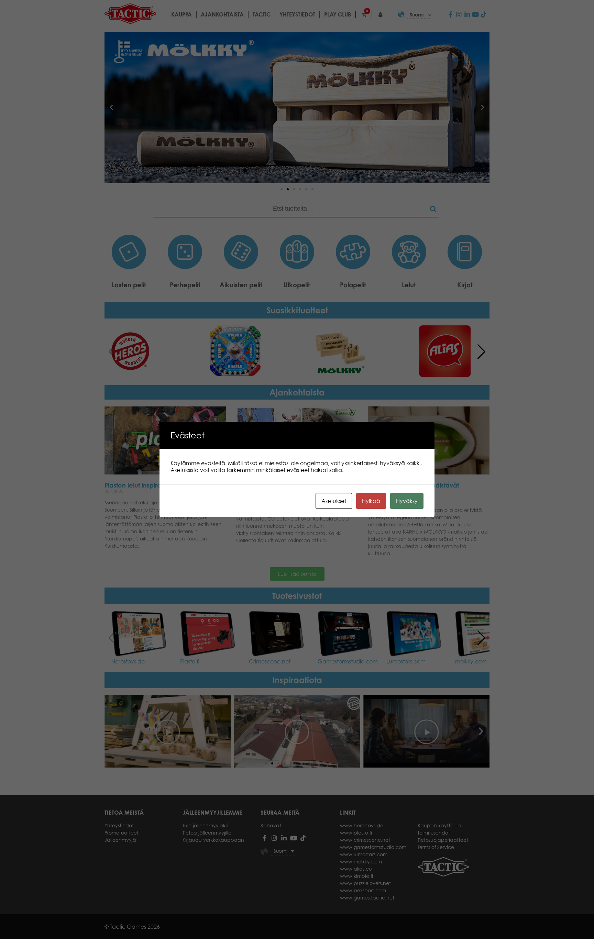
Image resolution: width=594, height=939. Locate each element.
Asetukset (333, 501)
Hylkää (371, 501)
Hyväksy (407, 501)
